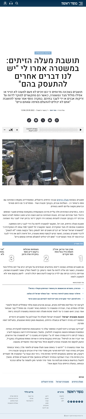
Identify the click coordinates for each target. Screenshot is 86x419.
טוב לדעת (45, 408)
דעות (62, 398)
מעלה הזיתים (63, 200)
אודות (31, 398)
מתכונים (45, 405)
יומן (62, 401)
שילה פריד (61, 110)
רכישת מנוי (29, 401)
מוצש (46, 398)
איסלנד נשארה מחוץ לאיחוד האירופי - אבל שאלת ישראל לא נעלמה (53, 293)
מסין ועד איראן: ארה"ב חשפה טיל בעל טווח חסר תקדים (63, 252)
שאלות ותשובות (13, 403)
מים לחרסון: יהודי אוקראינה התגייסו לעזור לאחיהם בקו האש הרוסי (54, 298)
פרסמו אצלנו (14, 396)
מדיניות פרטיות (13, 398)
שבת (46, 401)
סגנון (46, 403)
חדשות (61, 396)
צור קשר (30, 396)
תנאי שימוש (14, 401)
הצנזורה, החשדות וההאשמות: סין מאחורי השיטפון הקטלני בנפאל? (54, 288)
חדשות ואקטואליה (43, 53)
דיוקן (46, 396)
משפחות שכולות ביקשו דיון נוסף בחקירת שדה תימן (30, 252)
